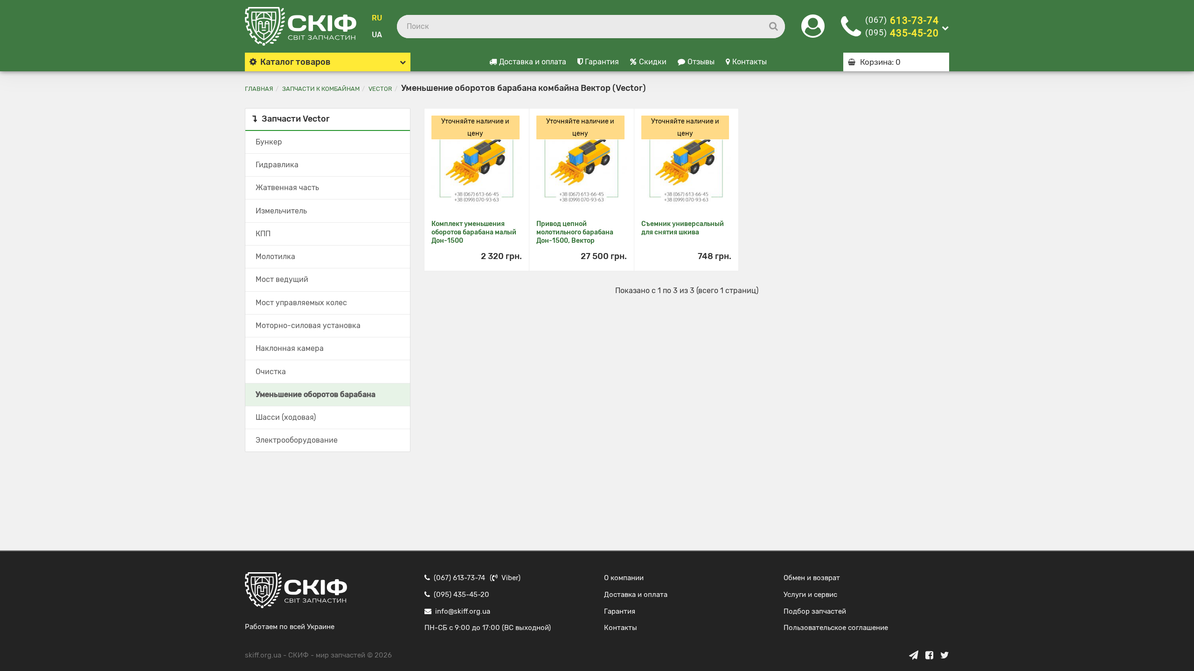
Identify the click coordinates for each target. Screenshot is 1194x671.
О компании (624, 578)
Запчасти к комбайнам (321, 88)
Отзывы (701, 61)
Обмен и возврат (812, 578)
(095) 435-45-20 (461, 594)
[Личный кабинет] (813, 31)
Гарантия (602, 61)
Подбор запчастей (815, 611)
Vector (380, 88)
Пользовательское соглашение (836, 627)
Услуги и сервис (810, 594)
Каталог (295, 62)
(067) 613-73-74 (459, 578)
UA (377, 34)
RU (377, 18)
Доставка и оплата (532, 61)
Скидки (652, 61)
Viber (509, 578)
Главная (259, 88)
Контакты (749, 61)
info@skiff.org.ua (462, 611)
